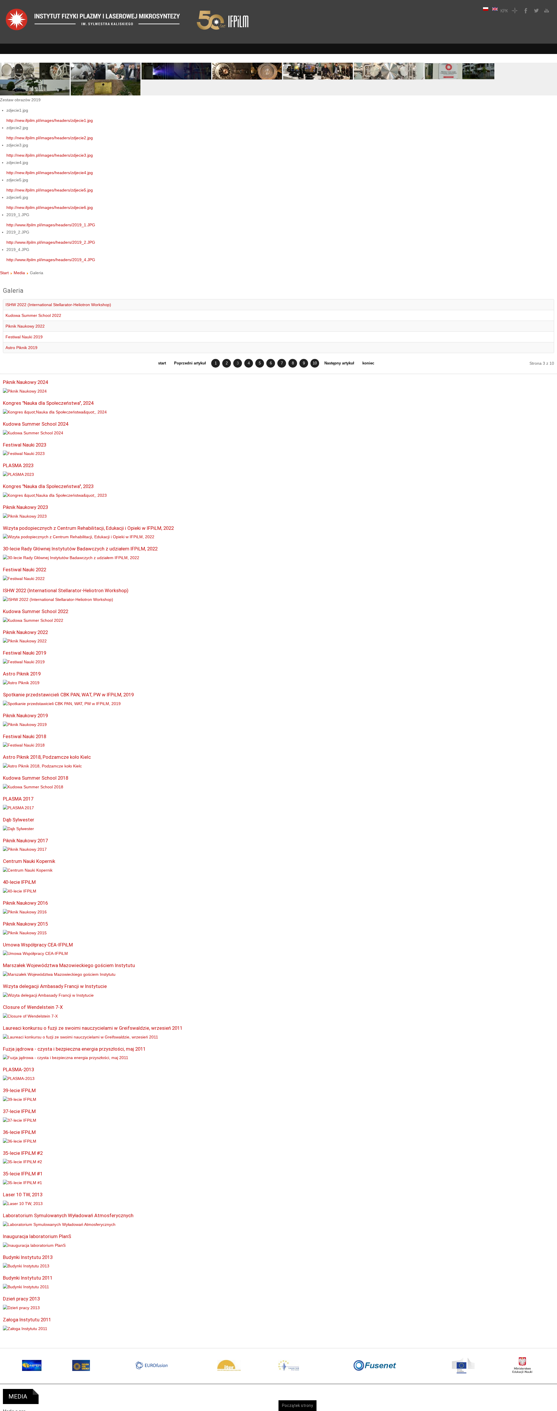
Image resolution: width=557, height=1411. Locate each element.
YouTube (546, 10)
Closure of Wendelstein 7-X (33, 1007)
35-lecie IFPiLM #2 (23, 1153)
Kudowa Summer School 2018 (35, 778)
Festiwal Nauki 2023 (24, 445)
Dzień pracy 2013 (21, 1299)
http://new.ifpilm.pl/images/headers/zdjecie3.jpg (49, 155)
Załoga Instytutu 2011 (27, 1320)
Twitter (535, 10)
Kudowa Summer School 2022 (33, 315)
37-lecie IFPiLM (19, 1111)
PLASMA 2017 (18, 799)
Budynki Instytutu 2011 (28, 1278)
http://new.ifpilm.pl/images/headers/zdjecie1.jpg (49, 120)
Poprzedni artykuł (190, 363)
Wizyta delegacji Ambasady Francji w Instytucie (55, 986)
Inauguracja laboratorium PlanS (37, 1236)
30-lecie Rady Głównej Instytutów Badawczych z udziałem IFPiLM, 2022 (80, 549)
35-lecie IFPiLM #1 (23, 1174)
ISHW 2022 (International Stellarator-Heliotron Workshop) (58, 304)
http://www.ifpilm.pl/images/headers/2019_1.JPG (50, 225)
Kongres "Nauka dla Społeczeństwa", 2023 (48, 486)
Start (4, 272)
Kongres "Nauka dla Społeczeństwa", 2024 (48, 403)
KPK (504, 10)
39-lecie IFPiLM (19, 1090)
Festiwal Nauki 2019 (24, 337)
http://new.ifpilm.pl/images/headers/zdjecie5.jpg (49, 190)
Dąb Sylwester (18, 820)
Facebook (525, 10)
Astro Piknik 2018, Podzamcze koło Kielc (47, 757)
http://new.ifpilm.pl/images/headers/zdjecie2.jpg (49, 138)
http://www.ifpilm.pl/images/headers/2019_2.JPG (50, 242)
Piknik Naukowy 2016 (25, 903)
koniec (368, 363)
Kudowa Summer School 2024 (35, 424)
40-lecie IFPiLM (19, 882)
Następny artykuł (339, 363)
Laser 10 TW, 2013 (22, 1194)
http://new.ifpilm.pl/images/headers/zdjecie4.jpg (49, 172)
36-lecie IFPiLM (19, 1132)
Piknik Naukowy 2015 (25, 924)
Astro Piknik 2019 (21, 347)
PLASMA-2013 (18, 1069)
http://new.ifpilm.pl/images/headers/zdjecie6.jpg (49, 207)
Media (19, 272)
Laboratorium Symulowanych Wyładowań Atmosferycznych (68, 1215)
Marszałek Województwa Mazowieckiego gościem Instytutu (69, 965)
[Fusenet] (375, 1365)
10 (315, 363)
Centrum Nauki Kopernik (29, 861)
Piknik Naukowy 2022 (25, 326)
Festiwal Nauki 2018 (24, 736)
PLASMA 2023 (18, 465)
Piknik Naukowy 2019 (25, 715)
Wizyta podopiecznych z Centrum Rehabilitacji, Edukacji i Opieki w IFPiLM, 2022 (88, 528)
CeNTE (514, 10)
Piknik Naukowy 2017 (25, 840)
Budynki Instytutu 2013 (28, 1257)
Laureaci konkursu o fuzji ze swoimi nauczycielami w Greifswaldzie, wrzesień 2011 (92, 1028)
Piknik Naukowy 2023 (25, 507)
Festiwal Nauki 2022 (24, 569)
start (162, 363)
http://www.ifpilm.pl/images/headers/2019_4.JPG (50, 259)
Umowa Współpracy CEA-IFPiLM (38, 945)
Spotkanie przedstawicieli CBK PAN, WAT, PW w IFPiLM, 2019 (68, 695)
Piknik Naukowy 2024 (25, 382)
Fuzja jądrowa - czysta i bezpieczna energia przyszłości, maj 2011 (74, 1049)
